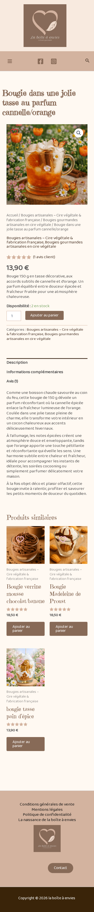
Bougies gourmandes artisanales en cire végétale (42, 222)
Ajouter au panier (44, 315)
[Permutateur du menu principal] (9, 61)
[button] (87, 61)
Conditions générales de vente (47, 804)
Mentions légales (47, 809)
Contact (60, 868)
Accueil (12, 215)
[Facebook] (40, 61)
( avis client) (44, 257)
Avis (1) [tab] (12, 381)
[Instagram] (54, 61)
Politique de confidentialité (47, 814)
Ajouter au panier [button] (21, 629)
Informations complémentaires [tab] (35, 372)
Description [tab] (17, 362)
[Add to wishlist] (14, 131)
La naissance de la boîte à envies (47, 820)
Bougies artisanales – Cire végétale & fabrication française (40, 240)
